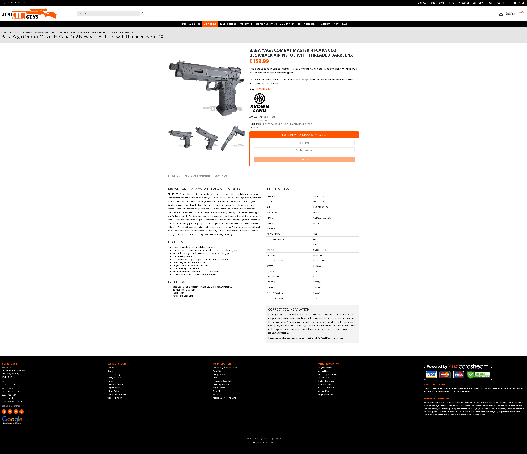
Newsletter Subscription (223, 381)
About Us (217, 371)
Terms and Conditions (116, 394)
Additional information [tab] (197, 176)
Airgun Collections (325, 367)
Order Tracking (113, 374)
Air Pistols (210, 24)
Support (110, 381)
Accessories (311, 24)
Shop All (422, 3)
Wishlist (216, 394)
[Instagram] (519, 3)
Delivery (110, 371)
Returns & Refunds (115, 384)
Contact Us (478, 3)
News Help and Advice (327, 374)
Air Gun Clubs (324, 377)
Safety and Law (114, 377)
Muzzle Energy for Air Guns (224, 397)
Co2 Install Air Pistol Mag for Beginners (325, 338)
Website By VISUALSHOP (263, 442)
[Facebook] (510, 3)
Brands (442, 3)
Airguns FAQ (323, 391)
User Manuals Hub (326, 387)
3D (299, 24)
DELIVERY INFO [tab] (221, 176)
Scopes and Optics (266, 24)
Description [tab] (174, 176)
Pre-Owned (245, 24)
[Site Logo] (29, 13)
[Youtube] (515, 3)
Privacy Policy (113, 391)
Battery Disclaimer (326, 381)
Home (183, 24)
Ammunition (287, 24)
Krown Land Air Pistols (300, 124)
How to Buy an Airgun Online (225, 367)
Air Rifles (194, 24)
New (336, 24)
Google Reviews (220, 374)
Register (500, 3)
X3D (256, 127)
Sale (344, 24)
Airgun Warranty (114, 387)
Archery (325, 24)
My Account (463, 3)
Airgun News (323, 371)
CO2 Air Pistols (280, 124)
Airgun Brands (219, 387)
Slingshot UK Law (325, 394)
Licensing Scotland (221, 384)
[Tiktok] (523, 3)
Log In (490, 3)
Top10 (432, 3)
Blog (451, 3)
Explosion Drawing (326, 384)
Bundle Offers (228, 24)
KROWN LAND (263, 89)
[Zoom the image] (12, 417)
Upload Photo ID (114, 397)
